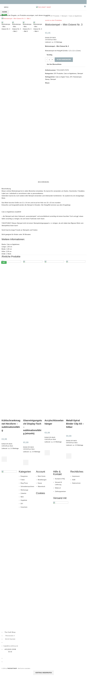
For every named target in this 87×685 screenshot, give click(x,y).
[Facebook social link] (42, 1)
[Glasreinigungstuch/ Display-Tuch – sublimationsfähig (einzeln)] (33, 339)
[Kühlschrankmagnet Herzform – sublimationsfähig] (11, 339)
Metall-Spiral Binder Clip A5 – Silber (75, 423)
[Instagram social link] (45, 1)
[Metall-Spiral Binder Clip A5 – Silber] (76, 339)
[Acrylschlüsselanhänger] (54, 339)
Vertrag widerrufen (43, 672)
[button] (4, 459)
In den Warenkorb (64, 59)
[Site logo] (43, 7)
